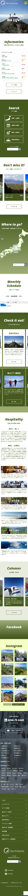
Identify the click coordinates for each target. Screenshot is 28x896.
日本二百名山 (14, 768)
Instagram (10, 870)
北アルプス (15, 245)
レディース (12, 786)
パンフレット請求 (7, 823)
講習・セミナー (24, 775)
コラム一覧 (14, 612)
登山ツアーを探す (7, 812)
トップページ (5, 804)
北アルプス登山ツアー (5, 750)
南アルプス (15, 250)
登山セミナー (5, 816)
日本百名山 (9, 768)
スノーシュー (12, 784)
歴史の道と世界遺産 (5, 786)
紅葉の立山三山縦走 (6, 69)
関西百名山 (9, 775)
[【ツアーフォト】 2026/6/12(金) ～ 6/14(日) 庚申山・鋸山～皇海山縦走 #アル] (7, 696)
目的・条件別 (15, 132)
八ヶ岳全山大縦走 (5, 65)
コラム (4, 800)
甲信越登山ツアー (17, 748)
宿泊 (24, 786)
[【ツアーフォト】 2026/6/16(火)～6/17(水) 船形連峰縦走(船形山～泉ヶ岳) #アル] (21, 669)
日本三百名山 (21, 768)
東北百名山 (21, 770)
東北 (22, 242)
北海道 (21, 234)
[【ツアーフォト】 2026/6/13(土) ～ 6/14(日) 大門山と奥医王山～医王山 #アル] (21, 682)
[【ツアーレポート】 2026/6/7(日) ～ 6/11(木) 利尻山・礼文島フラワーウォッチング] (21, 696)
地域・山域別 (15, 118)
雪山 (7, 784)
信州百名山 (3, 775)
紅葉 (4, 784)
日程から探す (15, 125)
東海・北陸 (16, 252)
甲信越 (18, 247)
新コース (2, 777)
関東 (19, 250)
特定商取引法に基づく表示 (16, 882)
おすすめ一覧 (14, 206)
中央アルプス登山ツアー (18, 750)
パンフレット (14, 91)
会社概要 (4, 831)
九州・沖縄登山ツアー (5, 757)
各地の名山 (3, 768)
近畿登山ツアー (4, 755)
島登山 (19, 775)
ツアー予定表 (14, 85)
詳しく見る (14, 361)
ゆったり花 (21, 784)
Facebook (10, 873)
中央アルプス (12, 247)
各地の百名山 (15, 139)
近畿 (11, 252)
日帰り (20, 786)
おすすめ (16, 786)
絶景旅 (17, 784)
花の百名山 (3, 770)
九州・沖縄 (3, 255)
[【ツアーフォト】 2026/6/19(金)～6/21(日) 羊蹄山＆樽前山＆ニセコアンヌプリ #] (7, 656)
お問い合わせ (5, 835)
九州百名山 (14, 775)
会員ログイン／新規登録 (8, 839)
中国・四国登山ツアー (17, 755)
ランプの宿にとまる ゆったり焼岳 (8, 73)
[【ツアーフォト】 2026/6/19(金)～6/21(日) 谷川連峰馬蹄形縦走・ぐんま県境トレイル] (7, 669)
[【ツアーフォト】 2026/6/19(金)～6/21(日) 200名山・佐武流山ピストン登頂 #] (21, 656)
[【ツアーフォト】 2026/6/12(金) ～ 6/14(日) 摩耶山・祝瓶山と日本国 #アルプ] (7, 682)
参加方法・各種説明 (7, 827)
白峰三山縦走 (4, 56)
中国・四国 (5, 251)
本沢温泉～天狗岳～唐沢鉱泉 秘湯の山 (10, 77)
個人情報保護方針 (4, 882)
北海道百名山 (15, 770)
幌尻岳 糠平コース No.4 (6, 60)
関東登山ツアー (4, 748)
